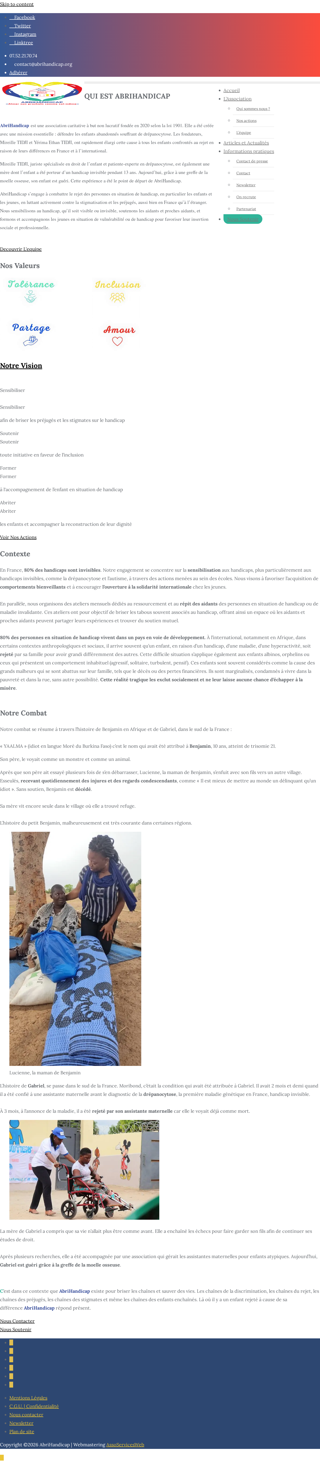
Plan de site (21, 1431)
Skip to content (17, 4)
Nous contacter (26, 1415)
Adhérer (18, 72)
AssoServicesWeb (125, 1444)
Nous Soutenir (243, 219)
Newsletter (21, 1423)
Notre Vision (21, 365)
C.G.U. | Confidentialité (34, 1406)
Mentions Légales (28, 1398)
